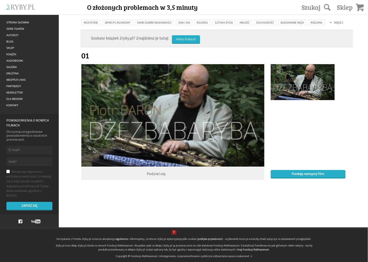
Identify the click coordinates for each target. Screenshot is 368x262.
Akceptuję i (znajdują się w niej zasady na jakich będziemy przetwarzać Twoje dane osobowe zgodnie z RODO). (28, 183)
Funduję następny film (308, 173)
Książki (11, 54)
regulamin (34, 171)
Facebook (20, 221)
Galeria (11, 67)
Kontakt (12, 105)
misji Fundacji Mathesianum (253, 249)
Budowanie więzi (292, 22)
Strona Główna (17, 22)
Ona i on (184, 22)
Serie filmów (15, 29)
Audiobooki (14, 60)
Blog (9, 41)
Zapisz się (29, 205)
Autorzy (12, 35)
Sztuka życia (224, 22)
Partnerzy (13, 86)
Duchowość (265, 22)
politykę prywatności (21, 176)
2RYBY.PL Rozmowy (117, 22)
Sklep (10, 48)
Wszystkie (91, 22)
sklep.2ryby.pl (186, 39)
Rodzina (316, 22)
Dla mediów (14, 99)
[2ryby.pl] (39, 12)
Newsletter (14, 92)
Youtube (35, 221)
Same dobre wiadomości (154, 22)
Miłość (245, 22)
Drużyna (12, 73)
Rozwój (202, 22)
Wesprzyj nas (16, 80)
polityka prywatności (210, 239)
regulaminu (121, 239)
